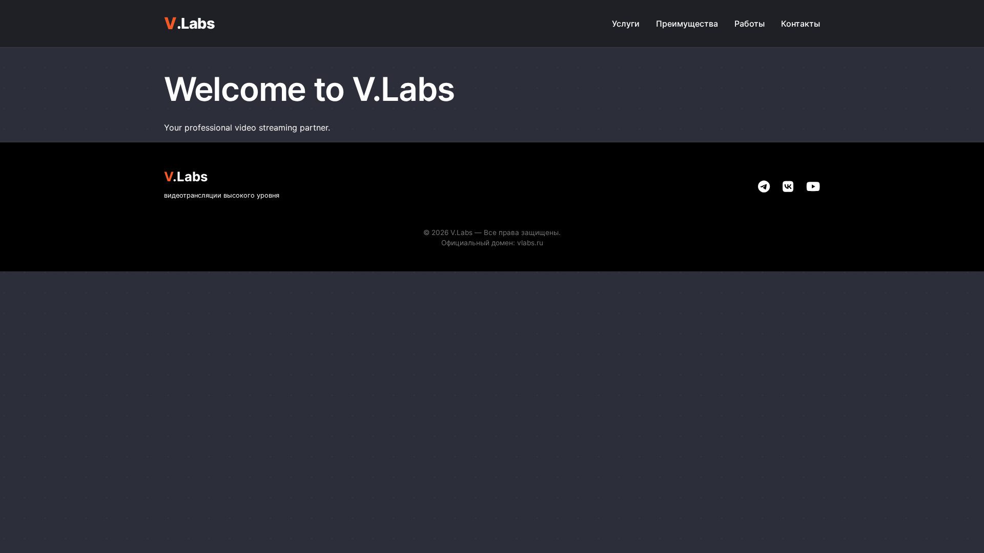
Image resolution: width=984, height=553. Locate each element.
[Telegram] (764, 186)
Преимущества (687, 23)
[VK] (788, 186)
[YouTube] (813, 186)
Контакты (800, 23)
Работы (749, 23)
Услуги (626, 23)
